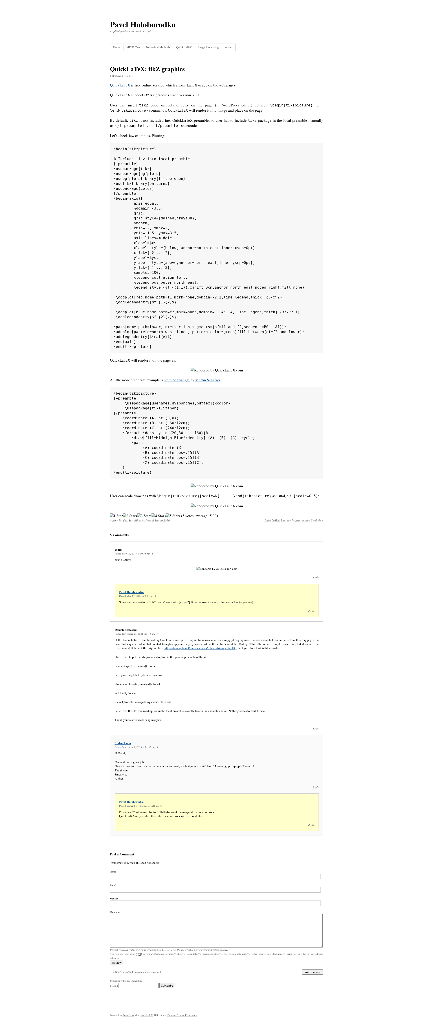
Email (113, 885)
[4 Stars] (159, 515)
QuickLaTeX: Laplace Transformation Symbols (293, 520)
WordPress (128, 1015)
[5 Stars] (173, 515)
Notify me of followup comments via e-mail (138, 972)
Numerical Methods (158, 47)
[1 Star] (116, 515)
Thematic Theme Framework (182, 1015)
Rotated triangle (177, 379)
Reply (316, 577)
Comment (115, 912)
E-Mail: (114, 985)
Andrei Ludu (123, 743)
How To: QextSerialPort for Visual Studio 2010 (140, 520)
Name (113, 871)
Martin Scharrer (207, 379)
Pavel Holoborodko (143, 24)
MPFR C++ (133, 47)
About (229, 47)
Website (114, 898)
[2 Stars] (130, 515)
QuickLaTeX (184, 47)
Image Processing (208, 47)
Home (116, 47)
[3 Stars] (144, 515)
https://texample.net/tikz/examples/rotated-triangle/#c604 (200, 648)
